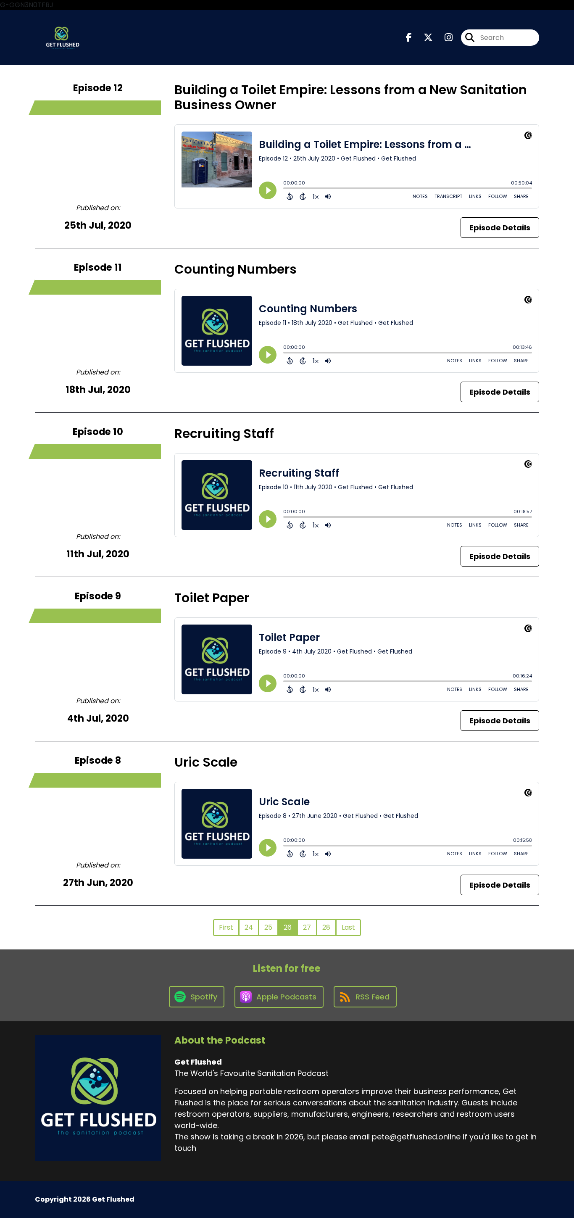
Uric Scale (205, 762)
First (226, 927)
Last (348, 927)
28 (326, 927)
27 (307, 927)
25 (268, 927)
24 (249, 927)
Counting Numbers (235, 269)
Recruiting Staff (224, 433)
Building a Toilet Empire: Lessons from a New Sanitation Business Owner (350, 97)
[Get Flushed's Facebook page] (409, 37)
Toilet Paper (211, 598)
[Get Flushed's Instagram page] (443, 37)
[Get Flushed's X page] (423, 37)
